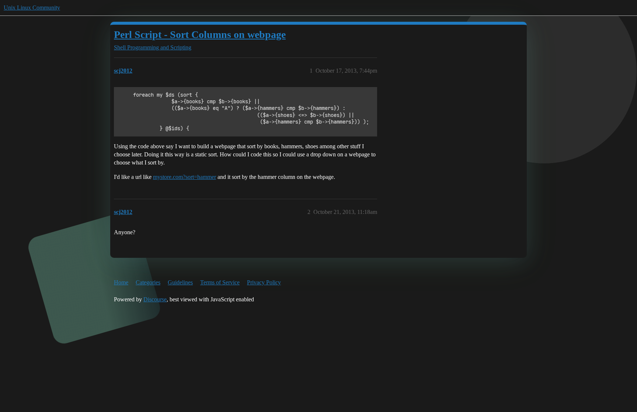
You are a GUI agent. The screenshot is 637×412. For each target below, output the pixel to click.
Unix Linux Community (32, 7)
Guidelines (180, 282)
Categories (148, 282)
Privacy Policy (264, 282)
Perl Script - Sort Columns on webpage (200, 34)
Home (121, 282)
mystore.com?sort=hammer (184, 177)
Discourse (155, 299)
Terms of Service (220, 282)
